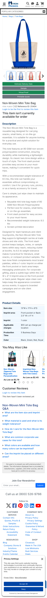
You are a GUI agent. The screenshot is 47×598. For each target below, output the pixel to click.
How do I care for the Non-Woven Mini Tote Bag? (23, 430)
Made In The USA (33, 545)
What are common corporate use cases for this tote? (20, 438)
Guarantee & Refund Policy (35, 527)
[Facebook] (14, 506)
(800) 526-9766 (30, 494)
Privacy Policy (31, 518)
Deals (27, 554)
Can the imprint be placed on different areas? (23, 455)
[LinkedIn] (32, 506)
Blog (5, 542)
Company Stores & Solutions (12, 546)
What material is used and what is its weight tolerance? (22, 422)
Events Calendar (10, 554)
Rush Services (31, 551)
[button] (4, 4)
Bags (11, 16)
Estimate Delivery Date (23, 84)
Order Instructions (11, 526)
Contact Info (8, 518)
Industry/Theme (10, 551)
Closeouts (29, 542)
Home (4, 16)
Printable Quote (23, 97)
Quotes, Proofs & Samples (12, 522)
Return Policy (9, 529)
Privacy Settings (34, 520)
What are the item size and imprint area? (21, 414)
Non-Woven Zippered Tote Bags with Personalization (10, 372)
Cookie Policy (31, 523)
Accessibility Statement (12, 533)
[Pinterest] (20, 506)
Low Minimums (32, 548)
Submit (40, 485)
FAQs (27, 535)
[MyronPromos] (13, 4)
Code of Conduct (33, 532)
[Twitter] (8, 506)
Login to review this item (13, 392)
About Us (29, 515)
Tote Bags (19, 16)
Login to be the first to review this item (20, 109)
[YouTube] (38, 506)
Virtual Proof (23, 92)
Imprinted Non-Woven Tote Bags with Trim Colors (31, 371)
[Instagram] (26, 506)
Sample (24, 88)
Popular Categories (12, 11)
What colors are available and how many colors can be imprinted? (21, 447)
